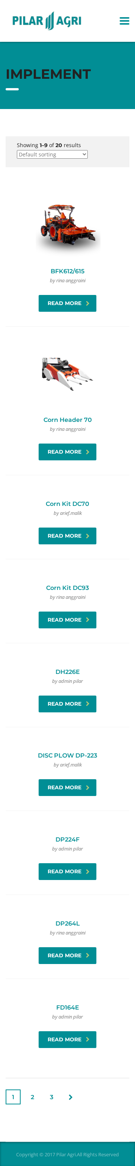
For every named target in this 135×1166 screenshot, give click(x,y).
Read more (64, 303)
